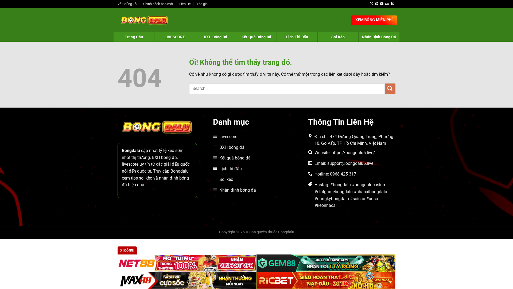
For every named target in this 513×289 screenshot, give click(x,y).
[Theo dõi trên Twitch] (392, 4)
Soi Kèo (338, 37)
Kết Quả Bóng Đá (256, 37)
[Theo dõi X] (371, 4)
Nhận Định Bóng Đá (379, 37)
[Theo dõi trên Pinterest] (376, 4)
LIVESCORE (175, 37)
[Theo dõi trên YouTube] (381, 4)
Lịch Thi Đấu (297, 37)
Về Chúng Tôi (127, 4)
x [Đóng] (127, 250)
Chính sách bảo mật (158, 4)
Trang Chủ (134, 37)
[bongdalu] (144, 20)
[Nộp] (390, 88)
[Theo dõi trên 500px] (387, 4)
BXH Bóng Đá (215, 37)
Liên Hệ (185, 4)
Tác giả (202, 4)
